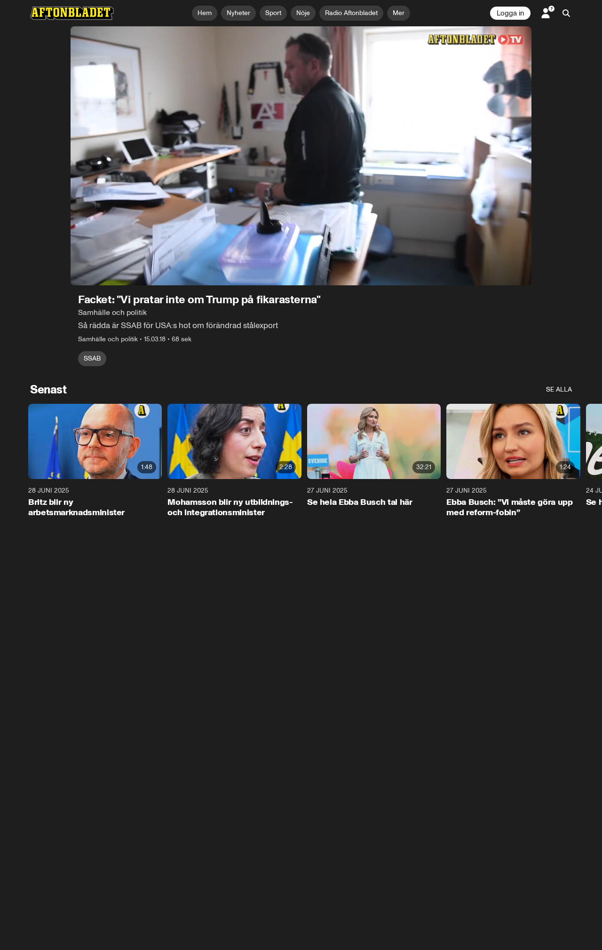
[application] (301, 155)
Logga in (510, 13)
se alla (559, 389)
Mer (398, 13)
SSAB (92, 358)
